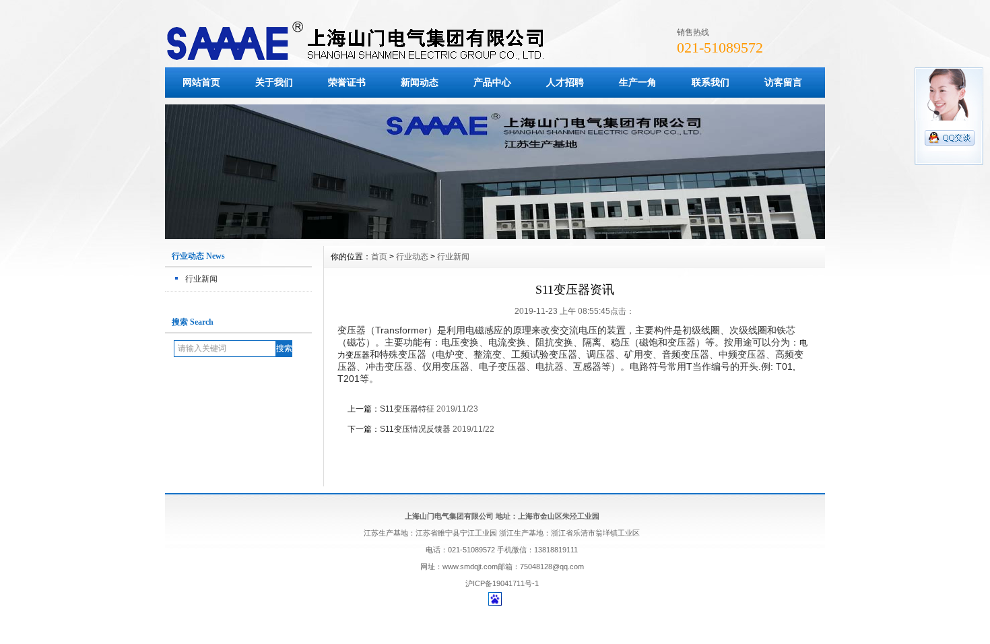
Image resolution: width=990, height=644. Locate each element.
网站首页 (201, 82)
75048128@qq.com (552, 566)
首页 (379, 256)
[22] (495, 235)
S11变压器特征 (407, 409)
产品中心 (492, 82)
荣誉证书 (347, 82)
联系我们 (710, 82)
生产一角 (638, 82)
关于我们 (274, 82)
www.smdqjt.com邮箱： (481, 566)
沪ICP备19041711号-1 (502, 583)
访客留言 (783, 82)
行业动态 (412, 256)
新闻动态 (419, 82)
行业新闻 (201, 279)
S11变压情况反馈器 (415, 429)
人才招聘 (565, 82)
